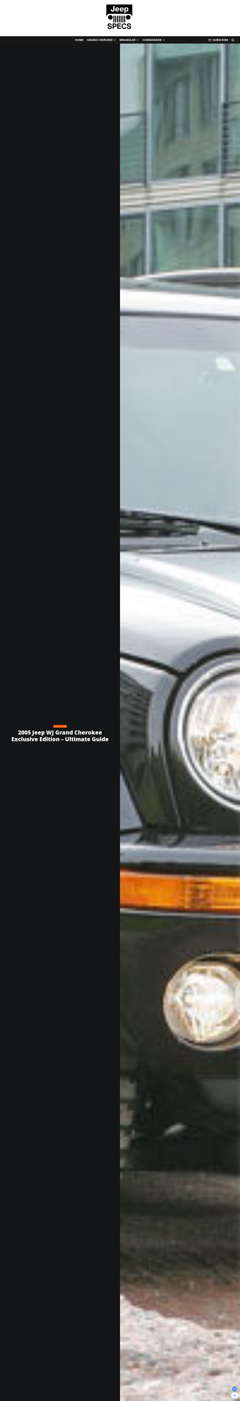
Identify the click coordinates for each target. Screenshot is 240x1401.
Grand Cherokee (100, 40)
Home (79, 40)
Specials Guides (60, 726)
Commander (152, 40)
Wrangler (127, 40)
